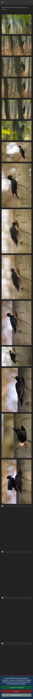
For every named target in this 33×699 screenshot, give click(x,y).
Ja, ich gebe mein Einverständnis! (16, 687)
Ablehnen (16, 691)
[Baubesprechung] (16, 481)
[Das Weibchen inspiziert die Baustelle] (16, 390)
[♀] (16, 24)
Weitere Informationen (16, 695)
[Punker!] (16, 152)
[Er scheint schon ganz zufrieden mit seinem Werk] (16, 323)
